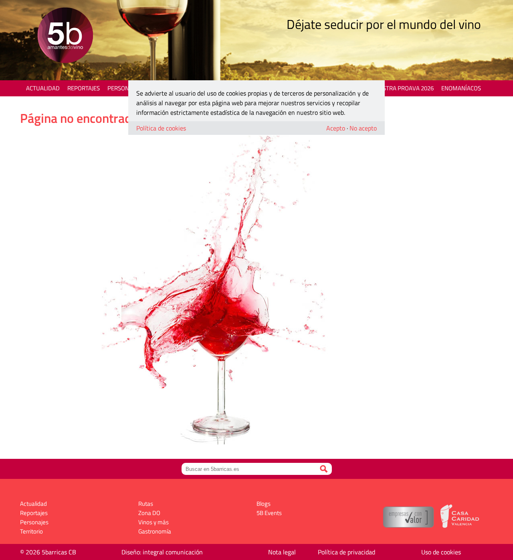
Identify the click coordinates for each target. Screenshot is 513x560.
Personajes (124, 88)
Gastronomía (154, 531)
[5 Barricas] (65, 36)
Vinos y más (153, 522)
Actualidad (43, 88)
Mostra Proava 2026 (404, 88)
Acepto (335, 128)
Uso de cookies (441, 552)
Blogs (263, 503)
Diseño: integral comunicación (162, 552)
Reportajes (83, 88)
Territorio (31, 531)
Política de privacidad (346, 552)
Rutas (145, 503)
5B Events (269, 512)
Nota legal (282, 552)
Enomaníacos (461, 88)
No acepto (363, 128)
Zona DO (149, 512)
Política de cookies (161, 128)
